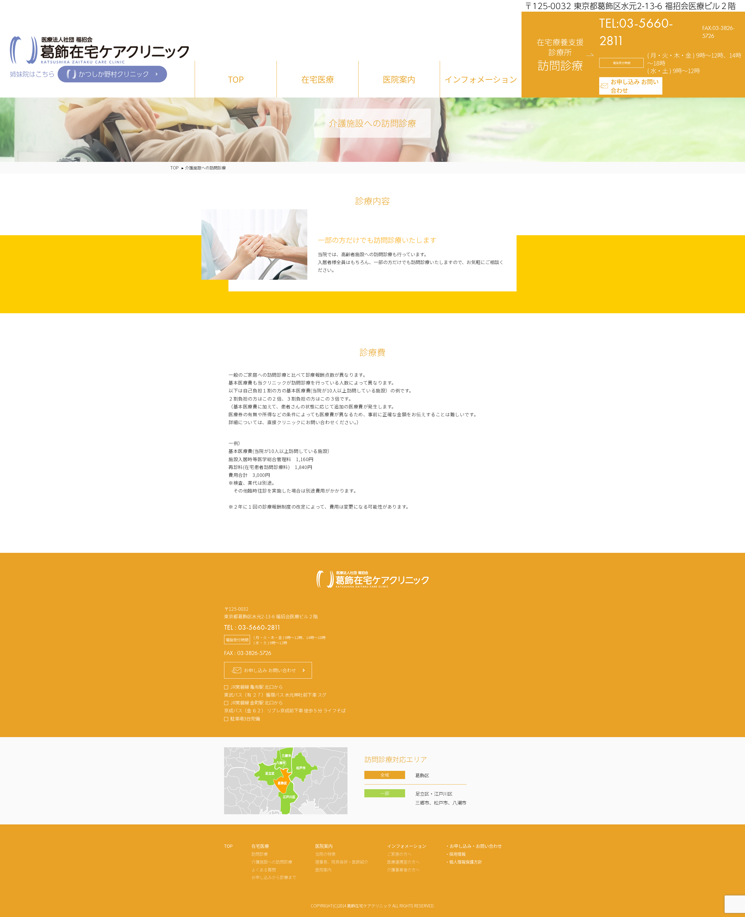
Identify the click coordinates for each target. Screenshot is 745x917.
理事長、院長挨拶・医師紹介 (341, 862)
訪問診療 (259, 854)
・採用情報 (455, 854)
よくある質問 (263, 869)
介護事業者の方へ (403, 869)
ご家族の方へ (399, 854)
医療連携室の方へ (403, 862)
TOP (236, 79)
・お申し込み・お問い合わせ (473, 846)
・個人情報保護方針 (463, 862)
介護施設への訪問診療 (271, 862)
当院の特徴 (325, 854)
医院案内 (323, 869)
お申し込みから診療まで (273, 877)
